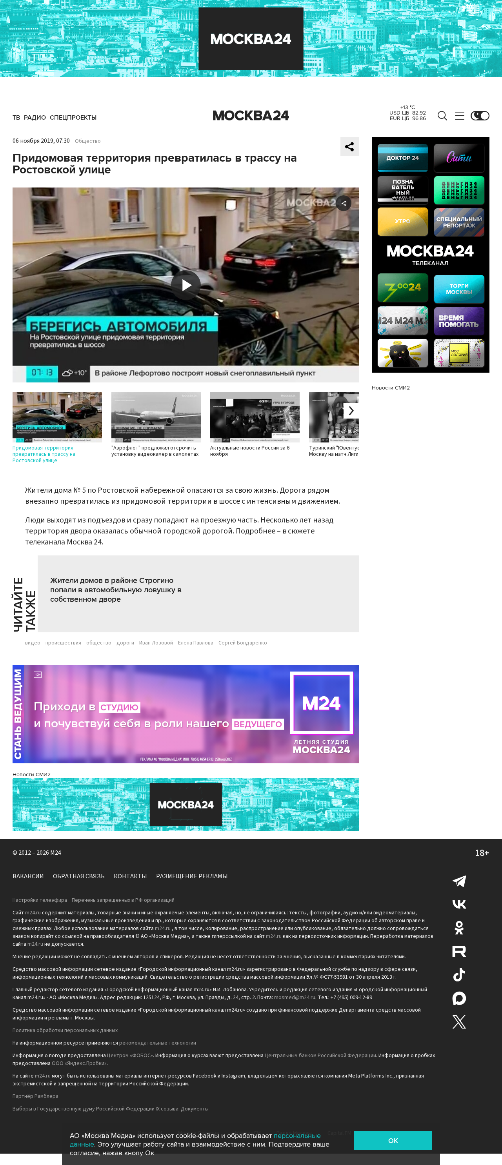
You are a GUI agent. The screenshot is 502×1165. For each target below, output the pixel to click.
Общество (88, 141)
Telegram (459, 880)
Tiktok (459, 975)
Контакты (130, 876)
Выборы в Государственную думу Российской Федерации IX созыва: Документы (111, 1109)
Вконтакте (459, 904)
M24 (55, 852)
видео (32, 643)
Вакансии (28, 876)
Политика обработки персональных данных (65, 1030)
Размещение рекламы (192, 876)
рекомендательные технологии (157, 1043)
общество (98, 643)
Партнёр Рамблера (35, 1096)
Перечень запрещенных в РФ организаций (123, 900)
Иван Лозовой (156, 643)
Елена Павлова (195, 643)
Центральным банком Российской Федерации (320, 1055)
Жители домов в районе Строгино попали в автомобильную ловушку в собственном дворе (116, 590)
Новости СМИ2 (32, 774)
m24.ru (33, 913)
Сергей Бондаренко (242, 643)
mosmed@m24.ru (294, 997)
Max (459, 998)
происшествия (63, 643)
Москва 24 (251, 116)
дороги (125, 643)
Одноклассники (459, 928)
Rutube (459, 951)
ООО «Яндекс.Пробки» (79, 1063)
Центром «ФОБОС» (130, 1055)
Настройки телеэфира (40, 900)
